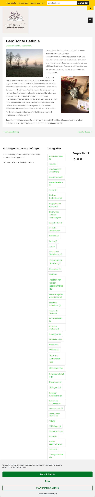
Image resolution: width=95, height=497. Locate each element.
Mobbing (54, 350)
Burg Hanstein (55, 223)
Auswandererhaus (56, 183)
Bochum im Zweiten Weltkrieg (55, 215)
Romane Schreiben (55, 358)
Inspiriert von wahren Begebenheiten (56, 284)
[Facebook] (74, 159)
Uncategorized (56, 408)
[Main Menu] (90, 20)
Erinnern (10, 46)
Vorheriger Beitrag (11, 132)
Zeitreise (53, 450)
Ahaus (52, 164)
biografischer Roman (55, 205)
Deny (47, 481)
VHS (52, 421)
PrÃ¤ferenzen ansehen (47, 488)
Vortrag (53, 436)
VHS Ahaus (55, 426)
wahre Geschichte (55, 443)
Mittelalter (54, 345)
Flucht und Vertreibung (55, 252)
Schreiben (56, 368)
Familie (17, 46)
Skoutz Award (55, 382)
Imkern (53, 274)
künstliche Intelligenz (54, 327)
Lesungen (55, 334)
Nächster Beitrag (85, 132)
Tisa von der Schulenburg (55, 402)
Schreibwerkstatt (56, 375)
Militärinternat (55, 339)
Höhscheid (55, 269)
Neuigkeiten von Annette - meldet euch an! (25, 3)
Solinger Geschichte (55, 394)
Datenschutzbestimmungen (47, 494)
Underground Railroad (54, 414)
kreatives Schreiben (55, 304)
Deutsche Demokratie (54, 229)
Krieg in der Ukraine (53, 312)
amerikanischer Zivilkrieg (55, 170)
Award (53, 190)
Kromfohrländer (55, 319)
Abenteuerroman (56, 157)
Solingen (55, 387)
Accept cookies (47, 474)
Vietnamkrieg (56, 431)
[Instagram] (78, 159)
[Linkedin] (81, 159)
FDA (52, 246)
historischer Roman (56, 262)
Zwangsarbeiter (56, 456)
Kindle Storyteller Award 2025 (56, 295)
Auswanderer (56, 177)
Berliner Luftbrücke (55, 196)
